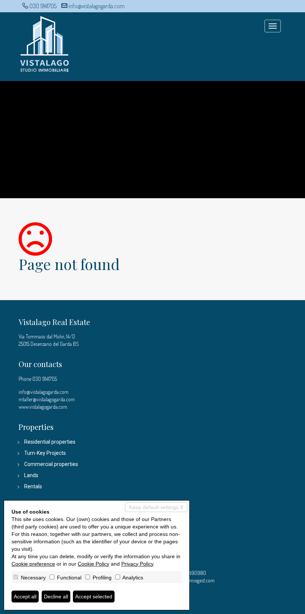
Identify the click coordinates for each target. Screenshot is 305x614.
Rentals (33, 486)
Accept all (25, 596)
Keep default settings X (156, 507)
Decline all (56, 596)
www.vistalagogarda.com (43, 407)
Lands (31, 475)
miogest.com (202, 580)
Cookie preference (33, 564)
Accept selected (93, 596)
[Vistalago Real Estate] (45, 43)
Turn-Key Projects (45, 453)
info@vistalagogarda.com (96, 6)
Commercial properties (51, 464)
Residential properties (50, 442)
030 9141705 (43, 6)
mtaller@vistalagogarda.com (47, 399)
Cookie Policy (93, 564)
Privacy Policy (137, 564)
